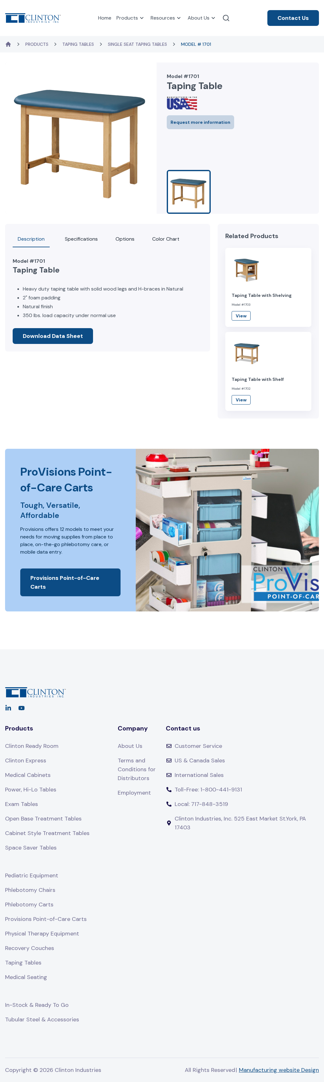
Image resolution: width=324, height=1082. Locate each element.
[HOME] (8, 44)
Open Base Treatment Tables (43, 818)
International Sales (199, 775)
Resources (163, 18)
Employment (134, 792)
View (241, 316)
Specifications (81, 239)
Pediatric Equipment (31, 875)
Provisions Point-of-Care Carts (64, 582)
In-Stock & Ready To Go (37, 1005)
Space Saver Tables (31, 847)
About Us (198, 18)
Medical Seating (26, 977)
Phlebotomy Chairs (30, 890)
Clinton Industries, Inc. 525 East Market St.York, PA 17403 (240, 823)
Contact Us (293, 18)
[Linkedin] (8, 708)
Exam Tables (21, 804)
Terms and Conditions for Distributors (137, 769)
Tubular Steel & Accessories (42, 1019)
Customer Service (198, 746)
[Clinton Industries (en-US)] (33, 17)
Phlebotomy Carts (29, 904)
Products (127, 18)
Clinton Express (25, 760)
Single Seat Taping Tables (137, 44)
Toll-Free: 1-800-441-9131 (208, 789)
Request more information (200, 122)
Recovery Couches (29, 948)
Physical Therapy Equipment (42, 933)
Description (31, 239)
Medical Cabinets (28, 775)
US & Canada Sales (200, 760)
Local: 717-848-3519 (201, 804)
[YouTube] (21, 708)
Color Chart (165, 239)
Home (104, 18)
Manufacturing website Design (279, 1070)
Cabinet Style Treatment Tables (47, 833)
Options (124, 239)
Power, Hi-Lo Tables (30, 789)
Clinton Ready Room (32, 746)
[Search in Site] (226, 18)
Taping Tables (78, 44)
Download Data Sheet (53, 336)
